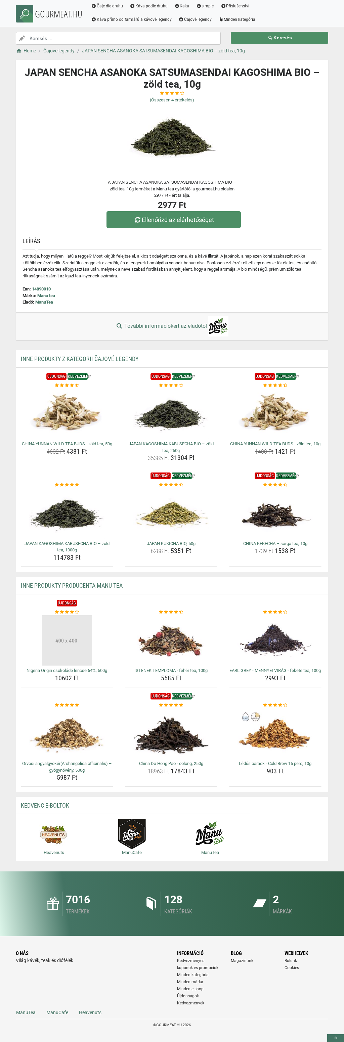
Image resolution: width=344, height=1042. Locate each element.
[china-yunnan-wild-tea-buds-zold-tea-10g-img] (275, 414)
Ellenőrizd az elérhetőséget (178, 219)
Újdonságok (188, 996)
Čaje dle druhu (110, 6)
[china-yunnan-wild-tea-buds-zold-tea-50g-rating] (67, 385)
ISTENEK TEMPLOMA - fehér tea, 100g (171, 670)
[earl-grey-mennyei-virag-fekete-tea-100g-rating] (275, 612)
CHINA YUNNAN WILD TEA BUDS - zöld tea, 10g (275, 443)
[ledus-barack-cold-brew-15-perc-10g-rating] (275, 705)
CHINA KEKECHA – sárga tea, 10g (275, 543)
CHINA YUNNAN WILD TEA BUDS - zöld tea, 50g (67, 443)
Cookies (292, 967)
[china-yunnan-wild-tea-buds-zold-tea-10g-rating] (275, 385)
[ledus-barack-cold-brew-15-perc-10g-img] (275, 733)
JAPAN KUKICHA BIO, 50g (171, 543)
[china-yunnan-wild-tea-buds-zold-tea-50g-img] (67, 414)
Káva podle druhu (151, 6)
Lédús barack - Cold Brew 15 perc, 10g (275, 763)
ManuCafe (57, 1012)
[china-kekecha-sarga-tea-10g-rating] (275, 485)
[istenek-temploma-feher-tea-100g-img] (171, 640)
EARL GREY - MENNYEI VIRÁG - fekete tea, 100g (275, 670)
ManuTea (44, 302)
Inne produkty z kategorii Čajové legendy (79, 358)
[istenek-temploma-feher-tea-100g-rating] (171, 612)
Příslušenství (237, 6)
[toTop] (335, 1038)
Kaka (184, 6)
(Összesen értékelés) (172, 99)
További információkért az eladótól (165, 326)
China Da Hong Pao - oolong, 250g (171, 763)
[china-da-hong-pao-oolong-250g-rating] (171, 705)
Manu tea (46, 295)
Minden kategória (239, 19)
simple (208, 6)
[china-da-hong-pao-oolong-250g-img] (171, 733)
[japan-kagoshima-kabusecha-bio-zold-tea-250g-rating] (171, 385)
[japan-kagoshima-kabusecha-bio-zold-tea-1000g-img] (67, 513)
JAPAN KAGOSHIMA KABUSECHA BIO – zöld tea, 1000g (67, 547)
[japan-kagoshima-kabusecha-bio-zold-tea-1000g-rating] (67, 485)
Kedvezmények (190, 1003)
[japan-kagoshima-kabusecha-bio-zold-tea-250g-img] (171, 414)
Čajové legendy (198, 19)
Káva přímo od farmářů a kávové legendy (134, 19)
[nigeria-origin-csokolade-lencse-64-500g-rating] (67, 612)
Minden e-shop (190, 989)
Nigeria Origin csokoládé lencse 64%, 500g (67, 670)
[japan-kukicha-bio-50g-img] (171, 513)
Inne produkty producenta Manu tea (72, 585)
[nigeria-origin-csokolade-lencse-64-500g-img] (67, 640)
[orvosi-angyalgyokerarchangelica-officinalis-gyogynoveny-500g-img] (67, 733)
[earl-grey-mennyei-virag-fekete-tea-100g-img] (275, 640)
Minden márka (190, 982)
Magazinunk (242, 960)
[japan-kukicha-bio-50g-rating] (171, 485)
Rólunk (291, 960)
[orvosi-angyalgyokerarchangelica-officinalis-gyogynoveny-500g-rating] (67, 705)
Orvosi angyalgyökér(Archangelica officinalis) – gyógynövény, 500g (67, 767)
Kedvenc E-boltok (45, 805)
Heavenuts (90, 1012)
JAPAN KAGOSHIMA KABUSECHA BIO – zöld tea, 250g (171, 447)
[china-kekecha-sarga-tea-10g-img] (275, 513)
